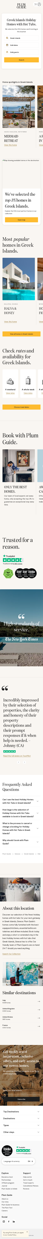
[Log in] (37, 4)
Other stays (8, 1132)
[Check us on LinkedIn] (14, 1221)
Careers (5, 1210)
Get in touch (27, 1180)
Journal (4, 1186)
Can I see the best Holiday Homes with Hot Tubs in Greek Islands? (18, 801)
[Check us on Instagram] (4, 1221)
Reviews (26, 1189)
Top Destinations (11, 1111)
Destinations (9, 1118)
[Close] (27, 1232)
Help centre (27, 1177)
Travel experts (28, 1183)
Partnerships (6, 1180)
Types (6, 1125)
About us (5, 1199)
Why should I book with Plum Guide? (15, 842)
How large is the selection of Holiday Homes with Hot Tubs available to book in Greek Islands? (18, 813)
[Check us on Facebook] (9, 1221)
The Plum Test (7, 1207)
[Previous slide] (18, 762)
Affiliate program (8, 1183)
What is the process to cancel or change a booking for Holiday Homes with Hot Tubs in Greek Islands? (17, 828)
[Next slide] (24, 762)
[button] (21, 4)
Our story (5, 1202)
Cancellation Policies (30, 1186)
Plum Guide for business (10, 1205)
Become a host (7, 1177)
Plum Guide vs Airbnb (9, 1189)
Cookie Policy (12, 1235)
